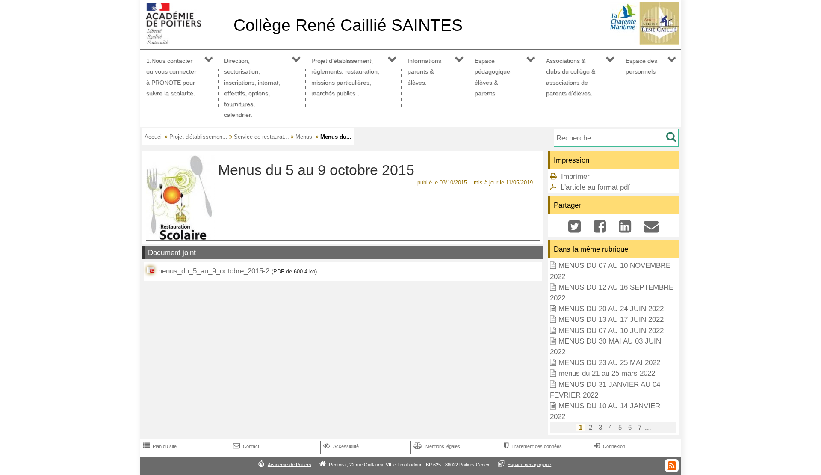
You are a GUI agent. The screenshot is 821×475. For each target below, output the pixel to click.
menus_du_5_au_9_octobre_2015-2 (212, 271)
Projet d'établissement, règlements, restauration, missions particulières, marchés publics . (345, 77)
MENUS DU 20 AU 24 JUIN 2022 (611, 309)
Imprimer (575, 176)
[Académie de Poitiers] (185, 42)
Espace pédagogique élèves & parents (492, 77)
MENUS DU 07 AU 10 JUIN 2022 (611, 331)
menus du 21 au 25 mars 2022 (606, 373)
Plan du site (160, 446)
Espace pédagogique (529, 464)
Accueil (154, 137)
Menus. (304, 137)
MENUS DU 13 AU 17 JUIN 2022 (611, 319)
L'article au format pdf (595, 187)
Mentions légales (436, 446)
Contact (246, 446)
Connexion (609, 446)
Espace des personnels (641, 66)
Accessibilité (341, 446)
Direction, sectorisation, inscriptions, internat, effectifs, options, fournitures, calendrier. (252, 87)
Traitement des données (533, 446)
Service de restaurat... (261, 137)
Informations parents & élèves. (424, 71)
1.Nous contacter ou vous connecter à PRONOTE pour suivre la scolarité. (171, 77)
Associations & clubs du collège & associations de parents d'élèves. (570, 77)
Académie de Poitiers (289, 464)
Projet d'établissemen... (198, 137)
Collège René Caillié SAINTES (348, 25)
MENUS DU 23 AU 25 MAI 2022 (609, 363)
